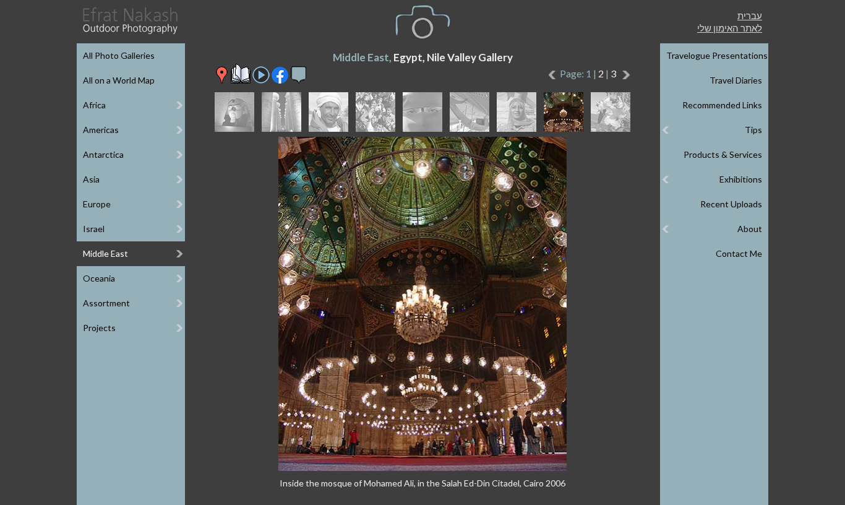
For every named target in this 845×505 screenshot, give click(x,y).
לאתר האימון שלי (729, 27)
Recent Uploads (731, 204)
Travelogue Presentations (717, 55)
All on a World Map (119, 80)
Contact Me (739, 253)
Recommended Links (722, 105)
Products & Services (723, 154)
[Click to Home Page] (129, 21)
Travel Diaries (736, 80)
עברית (749, 15)
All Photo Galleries (119, 55)
